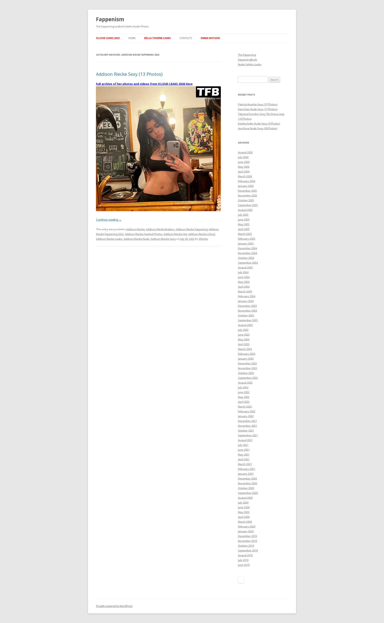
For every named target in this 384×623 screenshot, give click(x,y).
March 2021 (245, 464)
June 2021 (244, 450)
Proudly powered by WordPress (114, 606)
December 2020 (247, 478)
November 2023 (247, 310)
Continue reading (109, 219)
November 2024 (247, 253)
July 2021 (243, 445)
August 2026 (245, 152)
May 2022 (243, 397)
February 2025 (246, 238)
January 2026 (246, 186)
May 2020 (243, 512)
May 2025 (243, 224)
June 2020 (244, 507)
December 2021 (247, 421)
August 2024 (245, 267)
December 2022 (247, 363)
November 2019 (247, 541)
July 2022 (243, 387)
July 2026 (243, 157)
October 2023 (246, 315)
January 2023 (246, 358)
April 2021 (244, 459)
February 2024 (246, 296)
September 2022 (248, 378)
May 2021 (243, 454)
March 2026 (245, 176)
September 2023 (248, 320)
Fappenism (110, 19)
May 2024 (243, 282)
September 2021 (248, 435)
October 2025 (246, 200)
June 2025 (244, 219)
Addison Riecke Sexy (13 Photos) (129, 74)
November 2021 (247, 426)
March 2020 (245, 521)
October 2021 (246, 430)
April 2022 (244, 402)
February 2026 (246, 181)
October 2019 (246, 545)
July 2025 (243, 214)
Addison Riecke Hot (175, 234)
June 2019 (244, 565)
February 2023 (246, 354)
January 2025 (246, 243)
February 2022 (246, 411)
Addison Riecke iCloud (201, 234)
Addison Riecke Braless (160, 229)
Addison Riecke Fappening (192, 229)
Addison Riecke (135, 229)
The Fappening (247, 55)
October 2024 (246, 258)
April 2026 (244, 171)
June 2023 (244, 334)
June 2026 (244, 162)
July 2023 (243, 330)
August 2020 (245, 497)
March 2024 (245, 291)
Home (131, 38)
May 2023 (243, 339)
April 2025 (244, 229)
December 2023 (247, 306)
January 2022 (246, 416)
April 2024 (244, 286)
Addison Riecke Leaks (109, 239)
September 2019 (248, 550)
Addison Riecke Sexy (163, 239)
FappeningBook (247, 59)
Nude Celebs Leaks (249, 64)
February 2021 (246, 469)
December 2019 (247, 536)
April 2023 (244, 344)
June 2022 (244, 392)
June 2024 (244, 277)
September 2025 (248, 205)
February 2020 (246, 526)
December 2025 (247, 190)
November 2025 (247, 195)
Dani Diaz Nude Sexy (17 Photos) (257, 109)
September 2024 (248, 262)
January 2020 (246, 531)
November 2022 (247, 368)
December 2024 (247, 248)
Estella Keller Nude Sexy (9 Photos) (259, 123)
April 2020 (244, 517)
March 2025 (245, 234)
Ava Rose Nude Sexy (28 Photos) (257, 128)
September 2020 (248, 493)
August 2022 (245, 382)
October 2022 (246, 373)
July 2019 (243, 560)
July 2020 (243, 502)
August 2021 (245, 440)
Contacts (185, 38)
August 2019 (245, 555)
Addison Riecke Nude (136, 239)
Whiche (203, 239)
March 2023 (245, 349)
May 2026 (243, 166)
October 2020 (246, 488)
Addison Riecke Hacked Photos (143, 234)
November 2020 (247, 483)
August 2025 (245, 210)
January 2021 (246, 473)
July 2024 (243, 272)
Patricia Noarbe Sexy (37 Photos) (257, 104)
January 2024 (246, 301)
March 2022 (245, 406)
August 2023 (245, 325)
